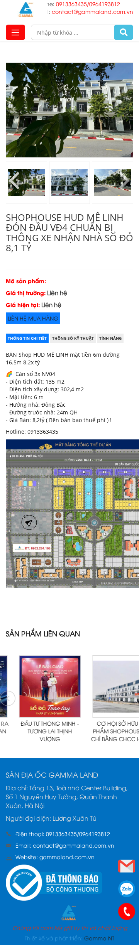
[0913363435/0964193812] (126, 911)
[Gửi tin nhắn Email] (126, 866)
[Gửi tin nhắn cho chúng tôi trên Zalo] (126, 888)
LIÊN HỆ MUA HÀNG (33, 318)
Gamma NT (99, 938)
